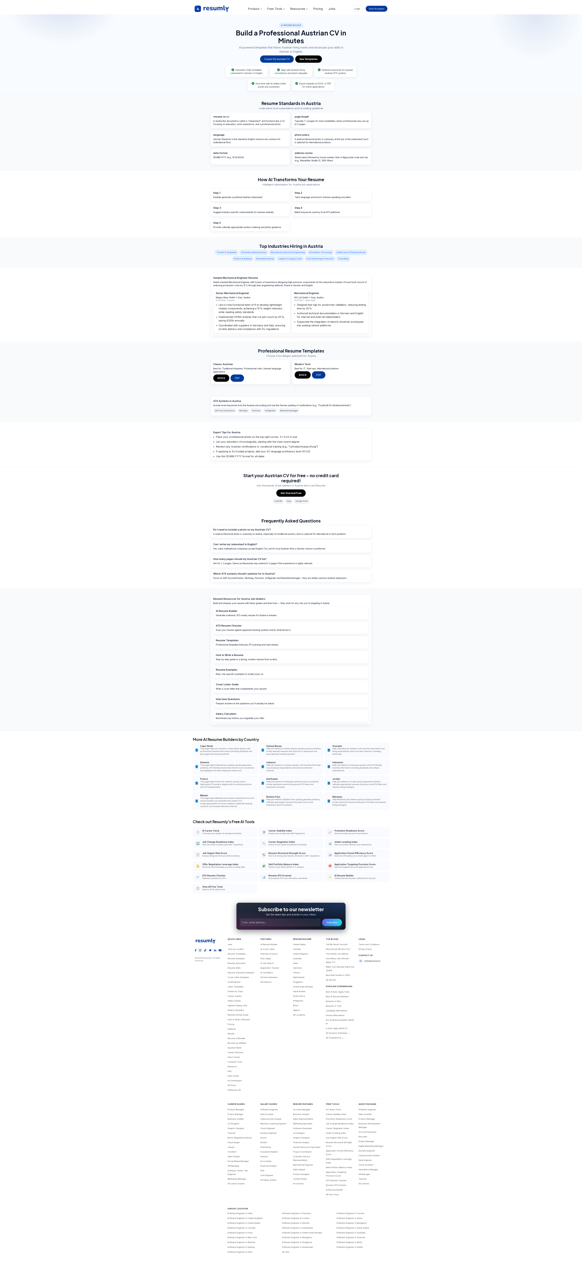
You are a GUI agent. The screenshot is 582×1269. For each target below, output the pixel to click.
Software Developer (302, 1128)
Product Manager (236, 1109)
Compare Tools (235, 1062)
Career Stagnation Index (337, 1128)
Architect (232, 1152)
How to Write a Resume (239, 1019)
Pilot (262, 1170)
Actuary (264, 1156)
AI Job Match (266, 972)
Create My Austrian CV (276, 59)
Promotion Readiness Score (339, 1119)
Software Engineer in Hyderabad (297, 1228)
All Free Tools (332, 1194)
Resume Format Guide (238, 1015)
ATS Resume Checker (336, 1180)
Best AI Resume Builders (337, 996)
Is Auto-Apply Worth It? (337, 1028)
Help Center (233, 1076)
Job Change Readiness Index (340, 1123)
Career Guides (235, 996)
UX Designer (233, 1123)
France (296, 972)
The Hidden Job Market (337, 954)
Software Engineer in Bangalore (351, 1223)
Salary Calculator (236, 1010)
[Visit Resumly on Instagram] (200, 950)
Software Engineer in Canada (241, 1228)
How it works (234, 1057)
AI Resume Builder (269, 944)
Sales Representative (303, 1119)
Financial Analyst (268, 1166)
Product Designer (301, 1174)
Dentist (263, 1142)
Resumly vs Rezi (333, 1001)
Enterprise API (234, 1090)
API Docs (232, 1085)
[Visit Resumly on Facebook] (195, 950)
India (295, 963)
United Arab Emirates (303, 986)
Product (254, 9)
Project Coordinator (302, 1152)
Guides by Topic (235, 991)
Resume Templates (237, 954)
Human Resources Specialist (306, 1147)
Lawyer (231, 1147)
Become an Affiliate (237, 1043)
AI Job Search (267, 963)
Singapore (298, 982)
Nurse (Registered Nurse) (240, 1137)
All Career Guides (236, 1183)
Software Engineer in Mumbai (241, 1242)
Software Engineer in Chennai (350, 1237)
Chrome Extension (269, 977)
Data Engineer (365, 1160)
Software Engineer (269, 1109)
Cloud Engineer (267, 1128)
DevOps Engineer (268, 1133)
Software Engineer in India (239, 1213)
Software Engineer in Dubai (349, 1218)
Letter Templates (236, 986)
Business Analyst (236, 1119)
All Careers (298, 1183)
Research (232, 1066)
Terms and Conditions (369, 944)
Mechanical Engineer (303, 1165)
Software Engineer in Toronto (350, 1213)
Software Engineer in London (295, 1218)
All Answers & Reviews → (338, 1033)
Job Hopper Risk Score (337, 1137)
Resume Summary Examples (241, 972)
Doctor (263, 1137)
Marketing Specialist (302, 1123)
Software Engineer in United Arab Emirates (302, 1232)
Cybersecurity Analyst (270, 1119)
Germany (297, 968)
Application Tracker (269, 968)
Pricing (318, 9)
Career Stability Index (336, 1114)
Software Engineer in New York (242, 1237)
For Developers (235, 1080)
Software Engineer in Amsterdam (297, 1247)
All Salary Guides (268, 1180)
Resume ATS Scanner (336, 1185)
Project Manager (235, 1114)
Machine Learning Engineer (273, 1123)
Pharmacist (265, 1147)
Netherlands (299, 977)
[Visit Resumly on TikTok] (205, 950)
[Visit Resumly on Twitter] (210, 950)
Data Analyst (234, 1156)
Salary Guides (234, 1001)
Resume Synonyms (237, 963)
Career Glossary (235, 1052)
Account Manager (301, 1109)
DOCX (221, 378)
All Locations (299, 1015)
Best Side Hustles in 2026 (338, 975)
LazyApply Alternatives (336, 1010)
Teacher (232, 1133)
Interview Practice (269, 954)
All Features (265, 982)
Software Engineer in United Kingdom (245, 1218)
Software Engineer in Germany (296, 1213)
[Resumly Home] (207, 941)
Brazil (295, 1005)
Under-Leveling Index (336, 1133)
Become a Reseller (236, 1038)
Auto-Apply (265, 958)
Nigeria (296, 1010)
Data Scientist (266, 1114)
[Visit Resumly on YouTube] (220, 950)
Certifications (234, 982)
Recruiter (363, 1136)
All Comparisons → (335, 1037)
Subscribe (332, 922)
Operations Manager (368, 1169)
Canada (297, 949)
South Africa (299, 996)
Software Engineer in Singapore (297, 1242)
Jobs (331, 9)
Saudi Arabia (299, 991)
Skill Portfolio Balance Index (339, 1167)
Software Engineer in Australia (350, 1232)
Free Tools (275, 9)
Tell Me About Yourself (336, 944)
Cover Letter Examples (238, 977)
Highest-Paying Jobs (237, 1005)
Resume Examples (236, 958)
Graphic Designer (236, 1128)
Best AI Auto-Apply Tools (337, 992)
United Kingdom (300, 954)
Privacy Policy (365, 949)
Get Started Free (291, 493)
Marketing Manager (237, 1179)
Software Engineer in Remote (295, 1223)
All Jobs (285, 1252)
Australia (297, 958)
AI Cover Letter (267, 949)
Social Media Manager (238, 1161)
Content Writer (300, 1179)
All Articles (331, 980)
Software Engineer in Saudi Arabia (352, 1228)
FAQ (229, 1071)
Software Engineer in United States (243, 1223)
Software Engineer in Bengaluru (297, 1237)
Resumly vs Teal (333, 1006)
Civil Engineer (266, 1175)
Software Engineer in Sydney (241, 1247)
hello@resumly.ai (372, 961)
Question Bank (234, 1047)
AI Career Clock (333, 1109)
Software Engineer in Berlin (349, 1242)
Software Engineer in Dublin (349, 1247)
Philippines (298, 1001)
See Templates (308, 59)
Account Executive (367, 1132)
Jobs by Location (236, 949)
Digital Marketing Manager (371, 1146)
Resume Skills (234, 968)
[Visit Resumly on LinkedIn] (215, 950)
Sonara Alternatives (335, 1015)
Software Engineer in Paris (240, 1252)
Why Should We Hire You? (338, 949)
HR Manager (233, 1166)
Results (231, 1033)
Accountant (265, 1161)
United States (299, 944)
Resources (298, 9)
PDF (237, 378)
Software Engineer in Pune (240, 1232)
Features (232, 1029)
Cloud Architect (366, 1165)
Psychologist (234, 1142)
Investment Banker (269, 1152)
